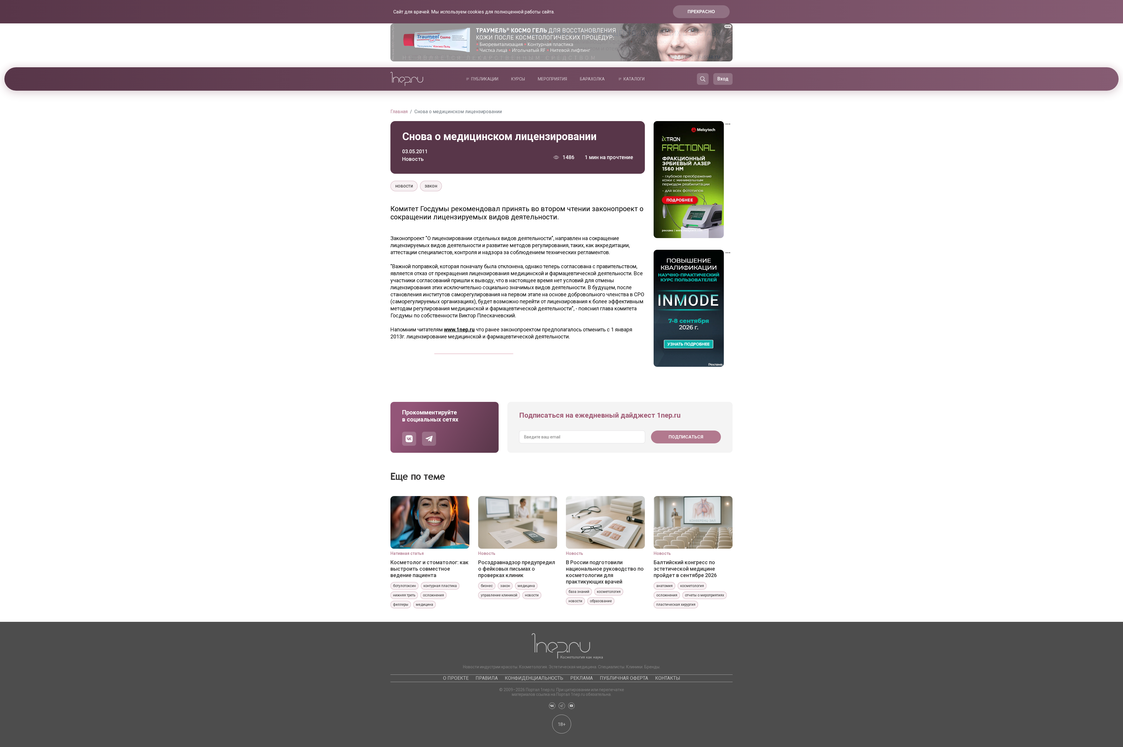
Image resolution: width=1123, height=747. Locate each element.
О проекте (456, 678)
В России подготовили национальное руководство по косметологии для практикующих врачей (605, 571)
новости (404, 186)
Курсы (518, 79)
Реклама (581, 678)
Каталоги (634, 79)
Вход (722, 79)
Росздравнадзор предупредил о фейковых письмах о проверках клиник (516, 568)
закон (431, 186)
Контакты (667, 678)
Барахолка (592, 79)
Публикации (484, 79)
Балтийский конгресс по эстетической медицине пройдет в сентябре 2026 (685, 568)
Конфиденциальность (534, 678)
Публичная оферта (624, 678)
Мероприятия (552, 79)
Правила (487, 678)
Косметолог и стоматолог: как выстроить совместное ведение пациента (429, 568)
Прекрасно (701, 11)
